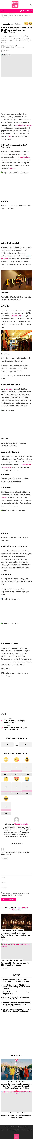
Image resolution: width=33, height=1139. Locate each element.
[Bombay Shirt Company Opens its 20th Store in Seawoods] (16, 952)
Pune (4, 714)
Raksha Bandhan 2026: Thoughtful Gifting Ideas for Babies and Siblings (16, 980)
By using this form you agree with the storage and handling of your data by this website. (15, 894)
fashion (3, 497)
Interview (10, 1081)
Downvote (25, 744)
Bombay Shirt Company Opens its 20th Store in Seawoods (15, 964)
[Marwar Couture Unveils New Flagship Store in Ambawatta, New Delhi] (16, 922)
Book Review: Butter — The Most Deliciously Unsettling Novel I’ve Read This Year (16, 986)
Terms (16, 1131)
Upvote (7, 744)
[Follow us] (31, 4)
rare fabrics (24, 157)
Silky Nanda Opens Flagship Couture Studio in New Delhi (16, 998)
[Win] (30, 23)
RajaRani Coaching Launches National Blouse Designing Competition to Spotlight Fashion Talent (16, 1004)
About (8, 1129)
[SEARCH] (31, 11)
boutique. (12, 168)
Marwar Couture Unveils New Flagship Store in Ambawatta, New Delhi (16, 935)
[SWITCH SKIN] (21, 11)
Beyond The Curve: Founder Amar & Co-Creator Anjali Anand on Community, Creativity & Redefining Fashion (16, 1086)
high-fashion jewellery (24, 125)
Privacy (30, 1129)
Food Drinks (16, 1112)
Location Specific (11, 930)
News (3, 930)
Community (15, 1129)
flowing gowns (17, 316)
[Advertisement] (16, 95)
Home (3, 1129)
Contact (23, 1129)
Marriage (20, 930)
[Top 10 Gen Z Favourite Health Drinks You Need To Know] (16, 1101)
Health (9, 1112)
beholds (9, 389)
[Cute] (26, 23)
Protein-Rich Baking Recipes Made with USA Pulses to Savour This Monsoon (17, 1010)
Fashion (15, 960)
